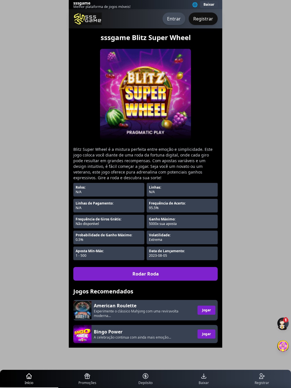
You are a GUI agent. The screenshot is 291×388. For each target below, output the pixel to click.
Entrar (174, 19)
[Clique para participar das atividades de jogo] (283, 346)
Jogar (206, 310)
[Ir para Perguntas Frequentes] (283, 323)
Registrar (203, 19)
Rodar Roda (145, 274)
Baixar (208, 4)
